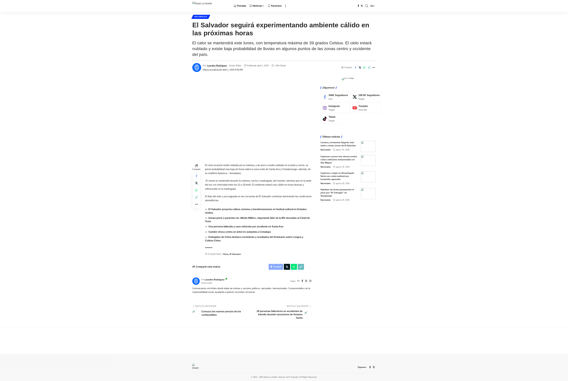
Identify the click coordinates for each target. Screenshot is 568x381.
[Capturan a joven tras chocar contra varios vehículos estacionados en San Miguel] (368, 160)
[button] (285, 6)
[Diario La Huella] (210, 5)
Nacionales (200, 17)
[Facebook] (358, 6)
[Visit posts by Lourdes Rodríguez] (196, 67)
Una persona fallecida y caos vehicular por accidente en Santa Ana (245, 226)
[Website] (298, 281)
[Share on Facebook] (355, 67)
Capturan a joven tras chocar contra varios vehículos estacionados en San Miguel (339, 159)
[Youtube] (365, 108)
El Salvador (235, 254)
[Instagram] (310, 281)
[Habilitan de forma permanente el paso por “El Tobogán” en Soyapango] (368, 193)
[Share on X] (360, 67)
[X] (362, 6)
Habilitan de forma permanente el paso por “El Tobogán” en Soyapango (337, 192)
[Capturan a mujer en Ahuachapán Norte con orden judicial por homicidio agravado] (368, 177)
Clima (225, 254)
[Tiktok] (335, 119)
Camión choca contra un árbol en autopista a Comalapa (239, 232)
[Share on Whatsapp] (364, 67)
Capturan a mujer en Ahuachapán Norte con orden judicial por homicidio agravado (337, 176)
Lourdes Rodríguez (217, 65)
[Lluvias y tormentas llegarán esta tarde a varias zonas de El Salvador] (368, 146)
